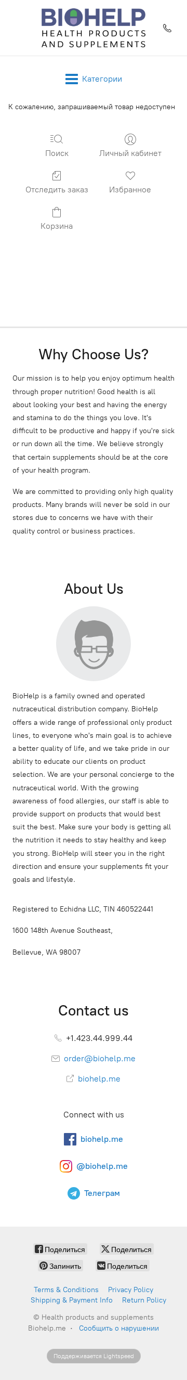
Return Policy (144, 1300)
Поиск (57, 153)
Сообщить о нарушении (119, 1328)
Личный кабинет (130, 153)
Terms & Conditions (66, 1289)
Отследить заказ (56, 189)
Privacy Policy (130, 1289)
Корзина (57, 226)
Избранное (130, 189)
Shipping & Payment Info (72, 1300)
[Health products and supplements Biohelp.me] (93, 27)
